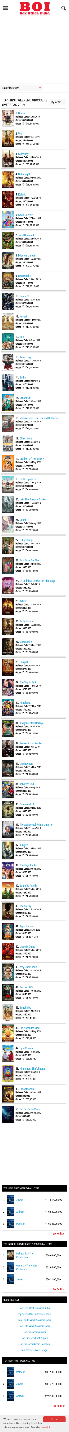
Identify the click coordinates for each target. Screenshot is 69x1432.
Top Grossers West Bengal (34, 1350)
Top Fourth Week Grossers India (34, 1320)
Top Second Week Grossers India (34, 1314)
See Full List (59, 1233)
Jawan (19, 1199)
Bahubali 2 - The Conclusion (24, 1255)
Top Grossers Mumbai (34, 1332)
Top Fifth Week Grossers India (34, 1326)
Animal (20, 1211)
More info (46, 1427)
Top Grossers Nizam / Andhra (34, 1344)
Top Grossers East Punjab (34, 1338)
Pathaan (20, 1223)
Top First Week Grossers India (34, 1308)
